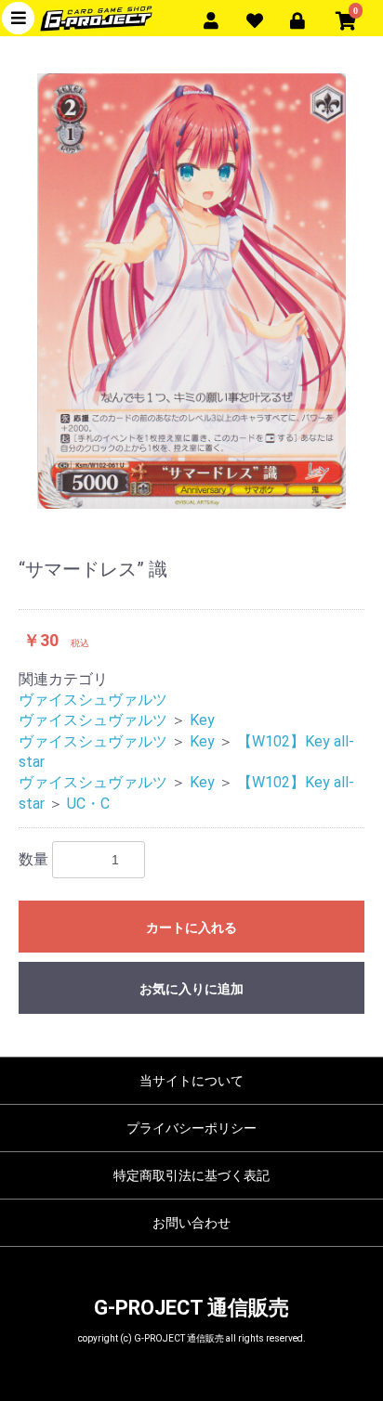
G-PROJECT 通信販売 (191, 1307)
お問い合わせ (191, 1222)
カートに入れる (191, 927)
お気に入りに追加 (191, 988)
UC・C (88, 803)
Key (202, 720)
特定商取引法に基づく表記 (191, 1175)
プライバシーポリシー (191, 1128)
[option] (191, 291)
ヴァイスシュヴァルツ (93, 699)
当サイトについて (191, 1080)
